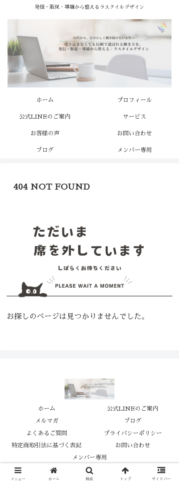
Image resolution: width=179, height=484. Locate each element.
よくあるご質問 (46, 433)
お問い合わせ (132, 445)
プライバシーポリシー (133, 433)
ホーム (46, 409)
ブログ (133, 421)
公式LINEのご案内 (132, 409)
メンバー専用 (89, 457)
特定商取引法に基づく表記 (47, 445)
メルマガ (46, 421)
